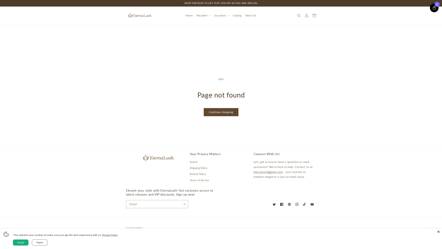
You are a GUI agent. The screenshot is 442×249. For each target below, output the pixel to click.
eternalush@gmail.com (268, 171)
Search (194, 161)
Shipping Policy (198, 168)
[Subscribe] (184, 204)
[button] (203, 15)
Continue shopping (221, 112)
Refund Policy (198, 174)
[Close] (438, 231)
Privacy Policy (110, 235)
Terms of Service (199, 180)
